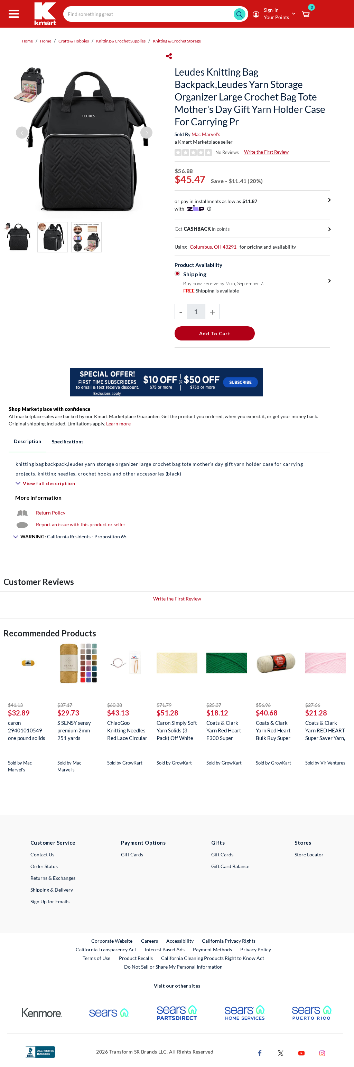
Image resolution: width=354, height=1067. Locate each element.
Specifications (68, 441)
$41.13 (15, 705)
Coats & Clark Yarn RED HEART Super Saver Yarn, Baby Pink (325, 730)
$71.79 (164, 705)
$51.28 (167, 713)
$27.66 (312, 705)
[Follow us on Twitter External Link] (281, 1052)
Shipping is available (211, 291)
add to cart (215, 333)
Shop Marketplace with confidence (50, 409)
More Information (38, 497)
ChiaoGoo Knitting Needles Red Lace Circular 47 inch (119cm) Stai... (127, 730)
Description (27, 441)
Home (27, 41)
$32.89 (19, 713)
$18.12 (217, 713)
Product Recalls (136, 958)
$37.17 (64, 705)
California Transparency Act (106, 949)
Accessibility (180, 941)
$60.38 (114, 705)
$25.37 (213, 705)
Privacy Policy (255, 949)
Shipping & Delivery (51, 890)
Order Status (44, 866)
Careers (150, 941)
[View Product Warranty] (22, 513)
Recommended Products (49, 633)
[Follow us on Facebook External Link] (260, 1052)
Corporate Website (112, 941)
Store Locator (309, 854)
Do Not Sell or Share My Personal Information (173, 967)
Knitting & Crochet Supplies (121, 41)
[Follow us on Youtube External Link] (301, 1052)
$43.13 (118, 713)
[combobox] (155, 14)
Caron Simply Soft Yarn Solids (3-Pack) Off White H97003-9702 (177, 730)
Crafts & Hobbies (73, 41)
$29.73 (68, 713)
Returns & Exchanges (52, 878)
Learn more (118, 423)
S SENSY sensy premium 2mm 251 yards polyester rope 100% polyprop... (76, 730)
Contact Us (42, 854)
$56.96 (263, 705)
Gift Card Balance (230, 866)
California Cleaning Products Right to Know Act (212, 958)
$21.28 (316, 713)
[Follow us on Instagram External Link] (322, 1052)
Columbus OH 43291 (213, 247)
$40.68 (267, 713)
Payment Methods (212, 949)
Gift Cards (132, 854)
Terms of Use (96, 958)
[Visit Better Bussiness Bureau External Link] (40, 1051)
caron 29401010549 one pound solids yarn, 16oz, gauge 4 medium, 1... (28, 730)
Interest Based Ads (165, 949)
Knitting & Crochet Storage (177, 41)
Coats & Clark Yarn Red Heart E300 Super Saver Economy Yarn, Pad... (223, 730)
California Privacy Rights (228, 941)
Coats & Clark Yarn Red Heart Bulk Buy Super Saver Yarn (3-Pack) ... (273, 730)
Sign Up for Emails (49, 901)
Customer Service (53, 842)
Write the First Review (266, 152)
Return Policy (50, 513)
